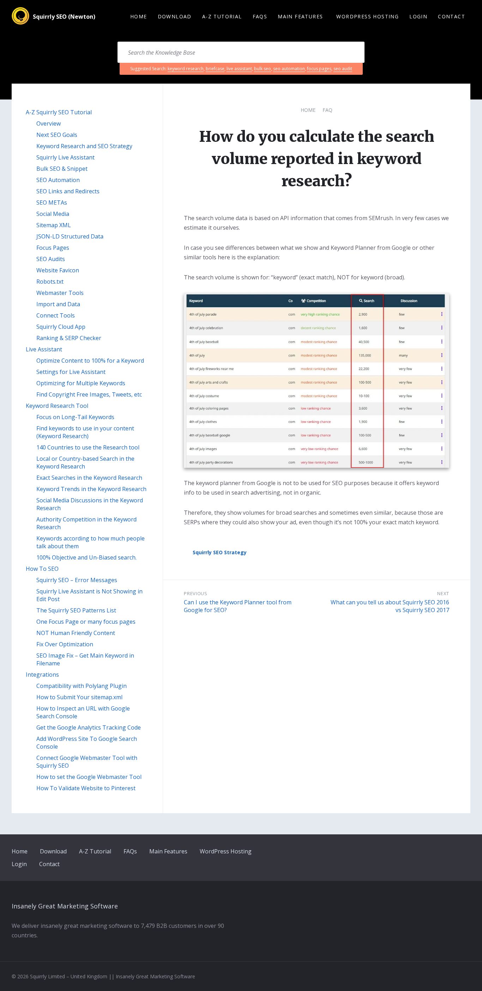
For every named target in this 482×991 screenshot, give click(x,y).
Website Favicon (57, 270)
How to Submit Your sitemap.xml (79, 697)
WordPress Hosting (226, 851)
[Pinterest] (443, 851)
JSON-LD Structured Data (69, 236)
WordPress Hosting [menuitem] (367, 16)
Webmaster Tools (60, 293)
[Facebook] (431, 851)
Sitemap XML (53, 225)
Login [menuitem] (418, 16)
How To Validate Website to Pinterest (85, 788)
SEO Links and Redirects (68, 191)
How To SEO (42, 569)
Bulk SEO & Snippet (62, 169)
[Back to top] (467, 976)
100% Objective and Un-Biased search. (86, 557)
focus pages (319, 69)
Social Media (52, 214)
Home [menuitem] (138, 16)
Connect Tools (55, 315)
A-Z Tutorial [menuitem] (222, 16)
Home (308, 110)
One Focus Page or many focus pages (85, 622)
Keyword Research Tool (57, 406)
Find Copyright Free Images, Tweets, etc (89, 394)
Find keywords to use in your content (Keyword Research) (85, 432)
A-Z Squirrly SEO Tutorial (59, 112)
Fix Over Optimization (64, 644)
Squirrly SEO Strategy (220, 552)
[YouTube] (467, 851)
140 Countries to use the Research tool (87, 447)
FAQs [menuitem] (260, 16)
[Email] (419, 851)
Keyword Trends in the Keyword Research (91, 489)
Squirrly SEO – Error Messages (76, 580)
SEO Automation (58, 180)
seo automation (289, 69)
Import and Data (58, 304)
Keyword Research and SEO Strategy (84, 146)
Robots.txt (50, 281)
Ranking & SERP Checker (68, 338)
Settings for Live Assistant (71, 372)
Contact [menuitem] (451, 16)
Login (19, 864)
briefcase (215, 69)
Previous (195, 593)
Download (53, 851)
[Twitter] (455, 851)
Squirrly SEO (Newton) (64, 16)
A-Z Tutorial (95, 851)
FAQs (130, 851)
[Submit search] (350, 52)
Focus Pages (52, 248)
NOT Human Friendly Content (75, 633)
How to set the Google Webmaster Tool (88, 777)
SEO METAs (51, 202)
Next (443, 593)
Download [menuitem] (175, 16)
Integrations (42, 674)
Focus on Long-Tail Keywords (75, 417)
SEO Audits (50, 259)
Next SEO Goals (56, 135)
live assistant (239, 69)
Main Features (168, 851)
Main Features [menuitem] (300, 16)
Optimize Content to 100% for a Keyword (90, 360)
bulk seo (262, 69)
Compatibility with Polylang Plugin (81, 686)
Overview (48, 123)
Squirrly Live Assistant (65, 157)
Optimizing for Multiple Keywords (80, 383)
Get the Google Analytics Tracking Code (88, 727)
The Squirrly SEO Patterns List (76, 610)
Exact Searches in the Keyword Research (89, 478)
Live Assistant (44, 349)
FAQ (327, 110)
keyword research (186, 69)
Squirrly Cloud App (60, 327)
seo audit (342, 69)
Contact (49, 864)
